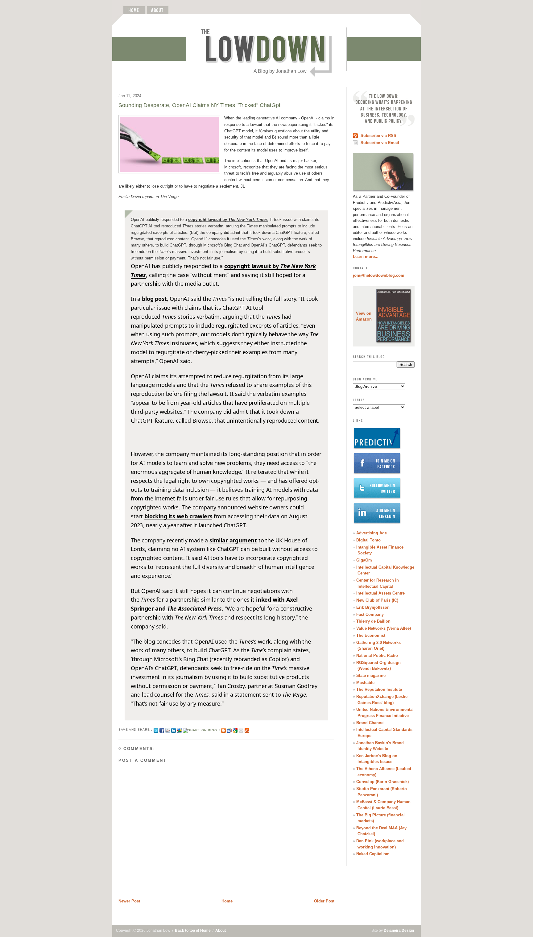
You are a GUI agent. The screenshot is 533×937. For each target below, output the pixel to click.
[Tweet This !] (156, 729)
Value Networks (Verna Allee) (383, 628)
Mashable (365, 682)
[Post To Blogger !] (223, 729)
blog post (154, 298)
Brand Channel (370, 722)
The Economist (370, 635)
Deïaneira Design (399, 930)
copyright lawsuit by (228, 219)
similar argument (233, 540)
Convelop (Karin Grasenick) (382, 781)
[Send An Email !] (241, 729)
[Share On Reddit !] (167, 729)
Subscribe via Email (380, 142)
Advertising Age (371, 533)
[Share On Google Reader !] (229, 729)
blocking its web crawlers (178, 516)
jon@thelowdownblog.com (378, 275)
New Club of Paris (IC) (377, 600)
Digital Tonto (368, 540)
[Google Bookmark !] (235, 729)
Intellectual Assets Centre (380, 593)
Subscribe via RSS (378, 135)
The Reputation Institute (379, 689)
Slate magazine (371, 675)
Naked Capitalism (373, 854)
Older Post (324, 901)
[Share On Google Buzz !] (179, 729)
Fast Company (370, 614)
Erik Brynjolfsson (373, 607)
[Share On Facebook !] (161, 729)
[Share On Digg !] (201, 729)
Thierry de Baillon (373, 621)
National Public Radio (377, 655)
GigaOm (364, 560)
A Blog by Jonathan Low (280, 71)
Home (227, 901)
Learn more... (365, 256)
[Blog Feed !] (247, 729)
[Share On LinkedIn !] (173, 729)
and (188, 608)
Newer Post (129, 901)
